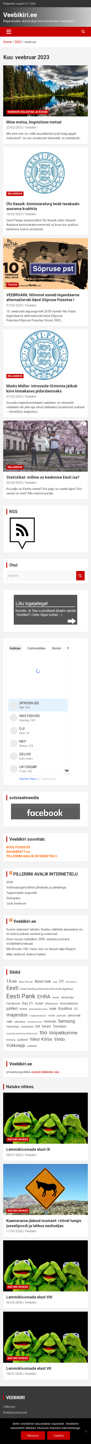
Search (80, 576)
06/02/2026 (14, 1302)
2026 (9, 882)
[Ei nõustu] (86, 1431)
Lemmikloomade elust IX (28, 1149)
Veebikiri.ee (20, 15)
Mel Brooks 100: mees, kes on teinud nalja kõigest (41, 949)
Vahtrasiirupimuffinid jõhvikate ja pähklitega (36, 887)
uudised (22, 1040)
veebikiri (32, 1046)
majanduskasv (37, 1015)
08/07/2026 (14, 1155)
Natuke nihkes (20, 1086)
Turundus (59, 1026)
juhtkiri (12, 1008)
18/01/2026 (14, 1373)
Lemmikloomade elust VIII (29, 1297)
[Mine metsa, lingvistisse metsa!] (45, 90)
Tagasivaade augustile (21, 893)
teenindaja (12, 1026)
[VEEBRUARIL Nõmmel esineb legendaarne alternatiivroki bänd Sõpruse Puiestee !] (45, 263)
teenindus (27, 1026)
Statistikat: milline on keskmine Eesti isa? (42, 477)
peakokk (61, 1015)
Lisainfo (59, 1435)
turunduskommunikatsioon (22, 1033)
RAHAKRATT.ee (18, 852)
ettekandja (67, 997)
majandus (17, 1015)
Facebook (13, 1003)
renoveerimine (34, 1021)
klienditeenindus (38, 1009)
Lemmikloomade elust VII (28, 1368)
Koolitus (65, 1008)
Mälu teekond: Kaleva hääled (26, 954)
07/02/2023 (14, 305)
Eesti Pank (20, 996)
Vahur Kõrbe (41, 1039)
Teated (12, 284)
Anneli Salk (43, 981)
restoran (50, 1021)
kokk (53, 1009)
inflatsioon (51, 1003)
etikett (55, 997)
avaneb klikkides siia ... (46, 1072)
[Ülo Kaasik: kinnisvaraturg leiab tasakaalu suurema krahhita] (45, 172)
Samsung (66, 1021)
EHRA (43, 996)
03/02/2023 (14, 482)
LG (76, 1009)
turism (46, 1026)
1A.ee (11, 981)
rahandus (19, 1021)
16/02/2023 (14, 214)
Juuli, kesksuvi (16, 903)
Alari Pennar (26, 981)
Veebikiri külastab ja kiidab (27, 111)
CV (61, 981)
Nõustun (33, 1435)
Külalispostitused (15, 1412)
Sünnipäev (13, 898)
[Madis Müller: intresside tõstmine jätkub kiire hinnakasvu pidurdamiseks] (45, 355)
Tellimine (9, 1407)
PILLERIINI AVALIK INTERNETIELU (31, 856)
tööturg (10, 1039)
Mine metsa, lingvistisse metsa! (34, 122)
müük (51, 1015)
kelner (23, 1008)
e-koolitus (71, 981)
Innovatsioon (69, 1003)
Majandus (15, 193)
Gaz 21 (27, 1003)
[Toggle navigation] (8, 32)
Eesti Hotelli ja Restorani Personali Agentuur (46, 988)
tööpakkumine (63, 1032)
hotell (39, 1003)
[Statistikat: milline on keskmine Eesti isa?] (45, 446)
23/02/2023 (14, 127)
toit (37, 1026)
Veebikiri (30, 127)
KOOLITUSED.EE (18, 847)
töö (43, 1032)
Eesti (12, 988)
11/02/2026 (14, 1231)
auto (55, 981)
